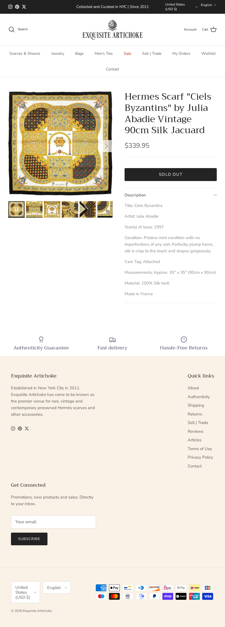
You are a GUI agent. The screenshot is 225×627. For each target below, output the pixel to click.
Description (135, 195)
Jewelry (57, 53)
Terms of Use (200, 448)
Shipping (196, 405)
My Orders (181, 53)
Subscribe (29, 538)
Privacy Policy (200, 457)
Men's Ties (104, 53)
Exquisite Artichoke (37, 611)
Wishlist (208, 53)
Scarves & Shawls (24, 53)
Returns (195, 414)
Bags (79, 53)
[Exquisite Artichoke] (112, 29)
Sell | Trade (151, 53)
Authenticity (199, 396)
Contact (112, 69)
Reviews (195, 431)
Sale (127, 53)
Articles (194, 440)
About (193, 388)
